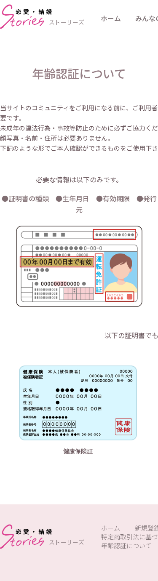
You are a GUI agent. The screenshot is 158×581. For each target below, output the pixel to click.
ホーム (111, 18)
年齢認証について (126, 545)
